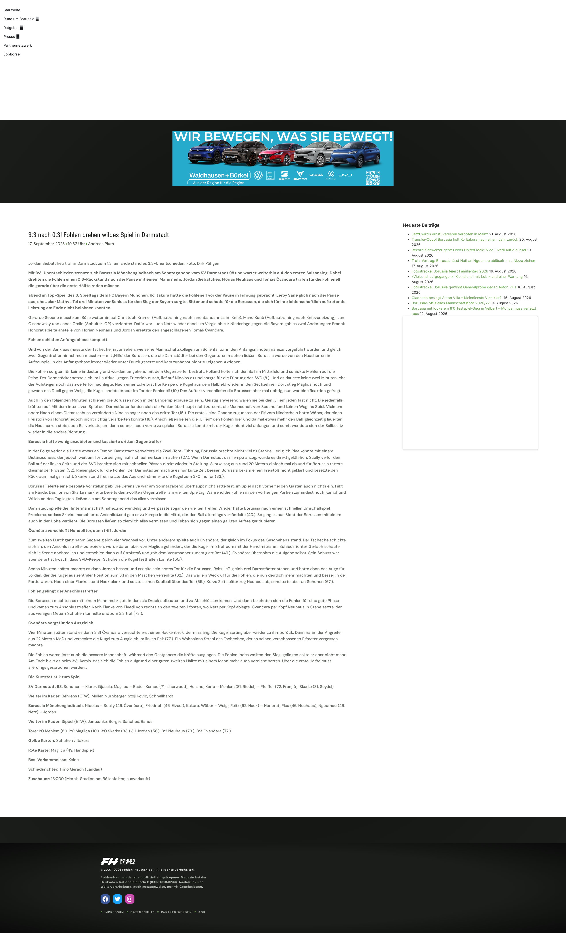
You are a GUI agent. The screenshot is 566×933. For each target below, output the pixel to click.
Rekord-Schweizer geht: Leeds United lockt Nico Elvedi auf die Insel (469, 250)
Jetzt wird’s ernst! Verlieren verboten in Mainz (450, 234)
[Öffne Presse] (18, 36)
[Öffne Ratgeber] (21, 27)
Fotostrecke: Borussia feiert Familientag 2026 (450, 271)
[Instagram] (129, 899)
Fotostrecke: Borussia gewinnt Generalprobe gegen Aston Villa (464, 287)
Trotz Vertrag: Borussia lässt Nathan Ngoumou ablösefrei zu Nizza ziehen (473, 260)
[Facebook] (105, 899)
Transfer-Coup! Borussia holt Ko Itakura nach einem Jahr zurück (465, 239)
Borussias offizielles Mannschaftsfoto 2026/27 (451, 303)
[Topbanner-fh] (283, 185)
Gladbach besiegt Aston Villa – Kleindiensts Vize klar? (457, 297)
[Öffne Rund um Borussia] (37, 18)
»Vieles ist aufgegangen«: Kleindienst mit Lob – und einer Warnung (467, 276)
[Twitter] (117, 899)
